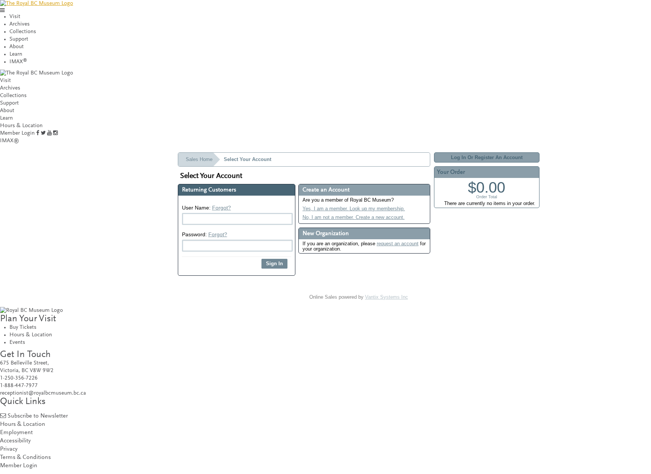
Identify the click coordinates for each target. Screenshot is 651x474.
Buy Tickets (23, 327)
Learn (15, 54)
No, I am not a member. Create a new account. (354, 217)
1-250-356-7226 (19, 378)
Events (17, 342)
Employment (16, 433)
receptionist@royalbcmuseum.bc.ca (43, 393)
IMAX (18, 62)
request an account (398, 243)
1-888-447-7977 (19, 386)
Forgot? (221, 208)
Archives (19, 24)
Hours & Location (21, 126)
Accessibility (15, 441)
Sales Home (199, 159)
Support (18, 39)
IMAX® (9, 141)
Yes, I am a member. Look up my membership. (354, 208)
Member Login (17, 133)
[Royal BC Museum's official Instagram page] (55, 133)
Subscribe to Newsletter (38, 416)
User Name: (206, 208)
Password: (204, 234)
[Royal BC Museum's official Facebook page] (37, 133)
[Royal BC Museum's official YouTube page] (49, 133)
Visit (14, 17)
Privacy (8, 449)
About (16, 47)
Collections (22, 32)
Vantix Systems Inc (386, 297)
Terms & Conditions (25, 457)
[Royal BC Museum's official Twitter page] (43, 133)
